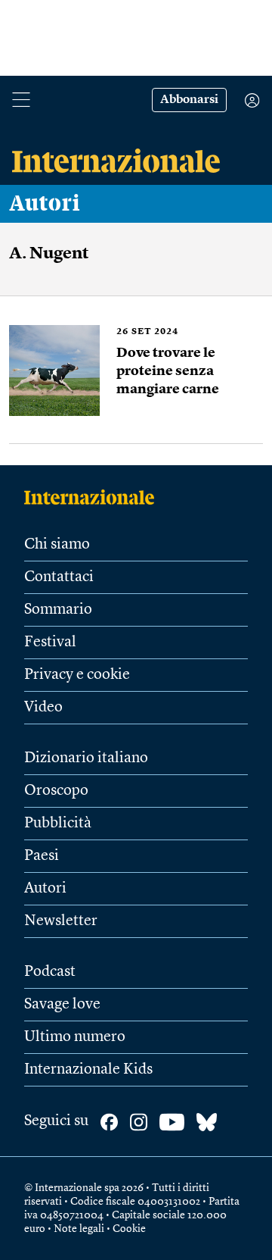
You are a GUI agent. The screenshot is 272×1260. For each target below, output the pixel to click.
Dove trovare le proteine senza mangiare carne (167, 371)
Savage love (62, 1004)
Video (43, 707)
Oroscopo (56, 791)
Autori (44, 203)
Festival (50, 642)
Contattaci (59, 577)
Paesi (41, 856)
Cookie (129, 1229)
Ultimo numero (74, 1037)
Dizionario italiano (86, 758)
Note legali (79, 1229)
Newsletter (60, 921)
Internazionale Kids (88, 1069)
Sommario (58, 609)
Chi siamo (57, 544)
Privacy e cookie (77, 675)
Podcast (50, 972)
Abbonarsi (189, 100)
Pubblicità (57, 823)
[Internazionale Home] (94, 497)
